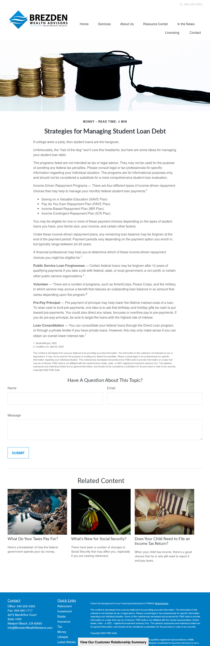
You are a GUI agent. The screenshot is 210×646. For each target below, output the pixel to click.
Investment (64, 611)
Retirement (64, 606)
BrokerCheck (161, 603)
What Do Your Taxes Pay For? (33, 539)
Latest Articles (66, 642)
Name (12, 388)
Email (111, 388)
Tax (59, 627)
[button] (84, 23)
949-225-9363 (192, 4)
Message (14, 415)
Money (61, 632)
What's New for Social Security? (99, 539)
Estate (61, 616)
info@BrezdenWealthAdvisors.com (30, 628)
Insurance (63, 621)
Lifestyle (62, 637)
